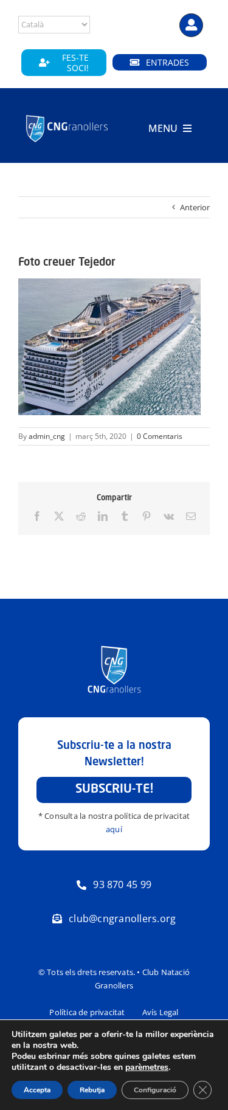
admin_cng (47, 436)
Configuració (155, 1090)
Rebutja (92, 1090)
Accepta (37, 1090)
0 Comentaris (159, 436)
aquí (114, 829)
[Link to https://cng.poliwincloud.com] (191, 25)
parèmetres (146, 1067)
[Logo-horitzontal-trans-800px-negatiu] (67, 116)
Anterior (195, 207)
